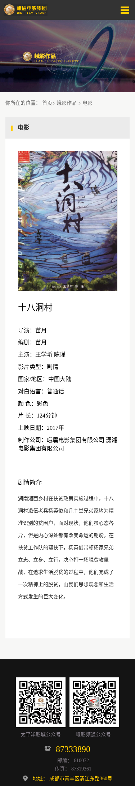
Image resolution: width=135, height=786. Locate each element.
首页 (47, 102)
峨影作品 (67, 102)
